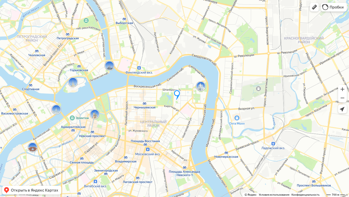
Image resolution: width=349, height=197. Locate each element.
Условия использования (274, 194)
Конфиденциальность (305, 194)
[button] (314, 7)
